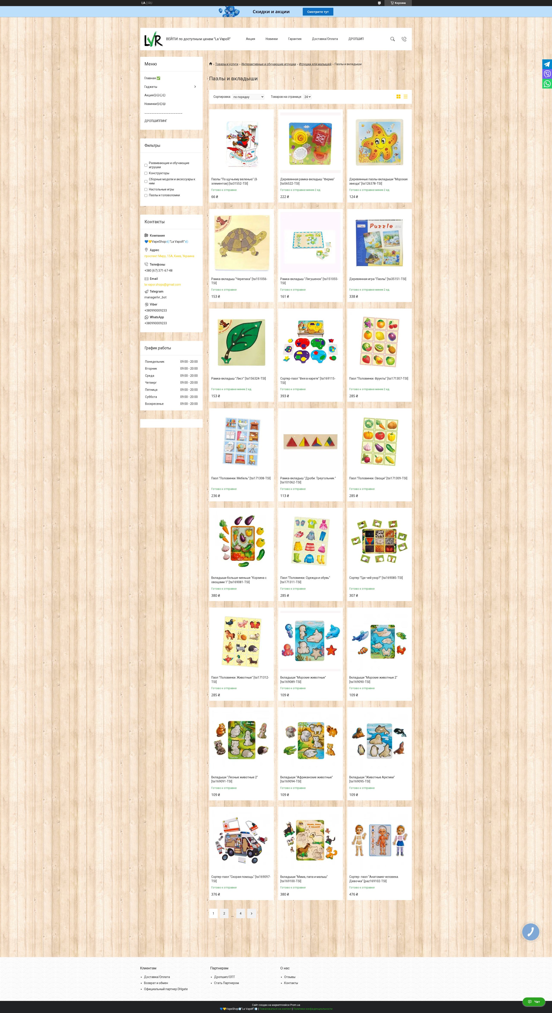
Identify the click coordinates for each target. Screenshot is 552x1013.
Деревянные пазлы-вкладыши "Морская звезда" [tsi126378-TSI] (378, 181)
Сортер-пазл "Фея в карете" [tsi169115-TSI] (308, 381)
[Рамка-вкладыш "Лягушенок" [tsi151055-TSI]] (310, 242)
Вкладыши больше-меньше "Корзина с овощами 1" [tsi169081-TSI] (239, 580)
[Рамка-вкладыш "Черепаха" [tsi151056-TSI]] (241, 242)
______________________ (163, 112)
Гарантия (294, 39)
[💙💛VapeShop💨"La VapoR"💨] (153, 39)
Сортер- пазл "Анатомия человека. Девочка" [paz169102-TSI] (374, 879)
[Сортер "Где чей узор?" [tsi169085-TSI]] (379, 541)
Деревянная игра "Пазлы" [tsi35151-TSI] (377, 279)
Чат (537, 1002)
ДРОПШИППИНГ (155, 121)
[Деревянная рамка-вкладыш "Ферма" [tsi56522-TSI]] (310, 142)
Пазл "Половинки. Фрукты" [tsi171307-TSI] (378, 378)
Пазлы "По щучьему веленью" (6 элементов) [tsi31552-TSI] (234, 181)
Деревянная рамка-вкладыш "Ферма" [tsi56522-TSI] (307, 181)
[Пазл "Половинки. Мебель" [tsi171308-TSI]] (241, 442)
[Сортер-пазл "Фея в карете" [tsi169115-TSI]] (310, 342)
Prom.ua (295, 1005)
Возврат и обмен (156, 983)
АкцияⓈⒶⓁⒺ (155, 95)
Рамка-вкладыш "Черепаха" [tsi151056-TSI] (239, 281)
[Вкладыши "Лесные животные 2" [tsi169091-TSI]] (241, 741)
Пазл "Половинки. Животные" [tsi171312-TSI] (240, 680)
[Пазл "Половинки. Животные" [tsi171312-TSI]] (241, 641)
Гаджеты (150, 87)
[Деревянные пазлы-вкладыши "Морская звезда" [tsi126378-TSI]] (379, 142)
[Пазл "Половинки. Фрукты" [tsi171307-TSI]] (379, 342)
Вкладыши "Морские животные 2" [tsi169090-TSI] (373, 680)
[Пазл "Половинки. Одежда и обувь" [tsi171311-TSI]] (310, 541)
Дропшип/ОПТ (224, 977)
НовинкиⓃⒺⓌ (155, 104)
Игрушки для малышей (315, 64)
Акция (250, 39)
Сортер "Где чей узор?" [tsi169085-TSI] (376, 577)
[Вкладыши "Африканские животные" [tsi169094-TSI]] (310, 741)
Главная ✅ (152, 78)
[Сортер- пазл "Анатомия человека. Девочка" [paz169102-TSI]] (379, 840)
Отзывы (289, 977)
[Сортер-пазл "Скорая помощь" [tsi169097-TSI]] (241, 840)
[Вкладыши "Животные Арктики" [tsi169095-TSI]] (379, 741)
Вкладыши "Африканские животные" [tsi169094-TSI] (306, 779)
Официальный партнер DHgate (166, 989)
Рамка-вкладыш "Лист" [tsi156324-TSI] (238, 378)
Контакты (291, 983)
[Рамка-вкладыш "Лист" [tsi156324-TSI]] (241, 342)
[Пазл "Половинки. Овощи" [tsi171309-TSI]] (379, 442)
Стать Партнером (226, 983)
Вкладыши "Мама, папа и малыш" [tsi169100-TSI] (304, 879)
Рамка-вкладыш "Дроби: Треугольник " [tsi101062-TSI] (308, 480)
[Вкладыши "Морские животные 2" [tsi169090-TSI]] (379, 641)
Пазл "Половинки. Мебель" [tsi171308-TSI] (241, 478)
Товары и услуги (226, 64)
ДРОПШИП (356, 39)
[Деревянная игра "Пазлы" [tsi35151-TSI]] (379, 242)
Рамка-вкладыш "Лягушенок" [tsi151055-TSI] (309, 281)
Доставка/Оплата (325, 39)
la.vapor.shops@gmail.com (162, 284)
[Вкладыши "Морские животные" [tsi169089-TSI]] (310, 641)
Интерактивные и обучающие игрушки (269, 64)
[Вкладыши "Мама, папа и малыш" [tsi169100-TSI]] (310, 840)
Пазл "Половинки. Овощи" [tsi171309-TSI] (378, 478)
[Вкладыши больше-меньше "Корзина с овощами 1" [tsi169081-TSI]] (241, 541)
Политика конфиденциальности (312, 1008)
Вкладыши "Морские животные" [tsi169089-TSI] (303, 680)
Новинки (272, 39)
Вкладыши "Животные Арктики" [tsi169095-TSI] (372, 779)
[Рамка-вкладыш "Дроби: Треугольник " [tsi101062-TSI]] (310, 442)
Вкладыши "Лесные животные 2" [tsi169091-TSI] (234, 779)
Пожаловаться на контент (275, 1008)
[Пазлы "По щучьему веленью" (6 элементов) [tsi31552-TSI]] (241, 142)
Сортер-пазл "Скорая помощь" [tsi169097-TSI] (241, 879)
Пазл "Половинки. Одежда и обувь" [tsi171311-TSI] (305, 580)
